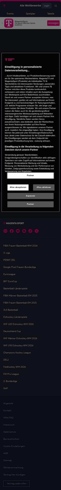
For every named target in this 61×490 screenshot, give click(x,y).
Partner (30, 175)
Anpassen (30, 196)
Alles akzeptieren (18, 187)
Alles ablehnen (44, 187)
